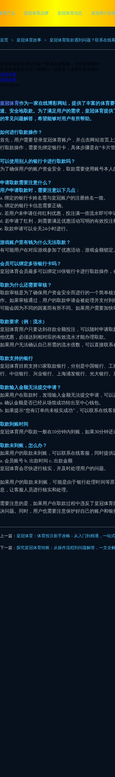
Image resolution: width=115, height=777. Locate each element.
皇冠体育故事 (29, 40)
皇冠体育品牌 (36, 13)
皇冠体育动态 (70, 13)
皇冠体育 (8, 75)
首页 (4, 40)
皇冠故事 (8, 80)
